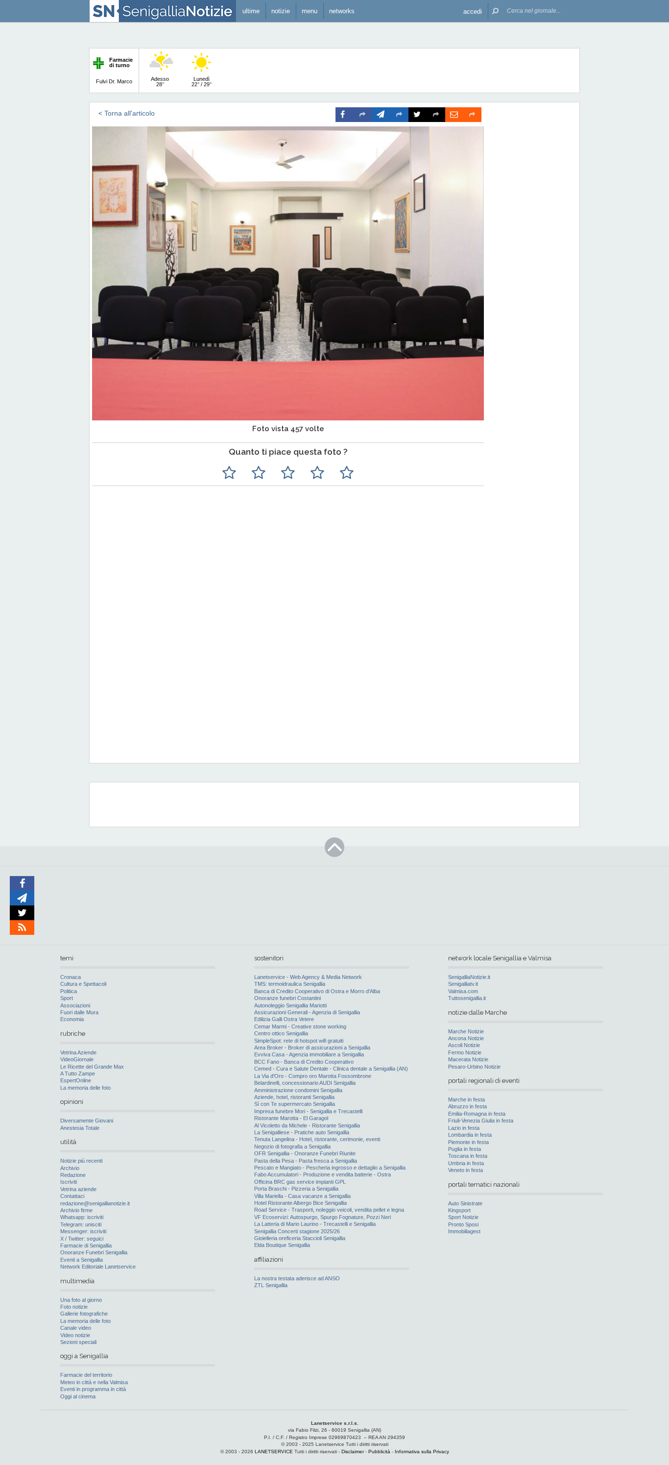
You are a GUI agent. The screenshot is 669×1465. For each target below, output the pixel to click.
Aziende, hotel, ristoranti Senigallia (294, 1097)
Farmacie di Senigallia (86, 1245)
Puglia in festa (464, 1149)
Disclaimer (352, 1451)
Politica (68, 991)
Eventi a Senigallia (81, 1260)
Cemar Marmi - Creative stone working (300, 1026)
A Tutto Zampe (77, 1073)
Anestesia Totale (79, 1128)
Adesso (160, 81)
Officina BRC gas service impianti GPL (300, 1182)
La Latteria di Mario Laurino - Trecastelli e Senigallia (315, 1224)
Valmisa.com (463, 991)
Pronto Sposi (463, 1224)
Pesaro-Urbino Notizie (474, 1067)
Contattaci (72, 1196)
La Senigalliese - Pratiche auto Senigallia (301, 1132)
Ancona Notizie (466, 1038)
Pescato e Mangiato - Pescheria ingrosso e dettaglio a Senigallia (330, 1168)
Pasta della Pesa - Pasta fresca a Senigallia (305, 1161)
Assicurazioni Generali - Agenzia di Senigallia (307, 1012)
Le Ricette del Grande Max (92, 1067)
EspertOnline (75, 1080)
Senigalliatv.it (463, 984)
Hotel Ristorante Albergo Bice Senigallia (300, 1203)
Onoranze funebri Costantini (287, 998)
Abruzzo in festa (467, 1106)
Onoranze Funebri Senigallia (93, 1252)
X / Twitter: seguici (81, 1239)
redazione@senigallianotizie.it (95, 1203)
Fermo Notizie (464, 1052)
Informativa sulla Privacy (422, 1451)
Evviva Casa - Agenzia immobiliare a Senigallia (309, 1054)
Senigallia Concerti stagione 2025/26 (297, 1231)
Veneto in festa (465, 1170)
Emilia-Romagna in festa (476, 1114)
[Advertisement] (333, 692)
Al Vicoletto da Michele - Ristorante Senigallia (307, 1125)
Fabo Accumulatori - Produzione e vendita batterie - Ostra (322, 1174)
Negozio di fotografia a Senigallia (292, 1146)
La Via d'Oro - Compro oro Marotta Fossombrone (312, 1076)
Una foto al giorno (81, 1300)
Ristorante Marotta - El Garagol (291, 1118)
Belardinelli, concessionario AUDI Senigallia (305, 1083)
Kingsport (459, 1210)
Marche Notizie (466, 1031)
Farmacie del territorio (86, 1375)
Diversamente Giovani (86, 1120)
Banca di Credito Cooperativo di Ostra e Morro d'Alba (317, 991)
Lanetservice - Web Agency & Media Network (308, 977)
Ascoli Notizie (464, 1045)
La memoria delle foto (85, 1088)
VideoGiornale (77, 1059)
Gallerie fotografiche (84, 1314)
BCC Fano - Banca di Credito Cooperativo (304, 1062)
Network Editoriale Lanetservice (98, 1267)
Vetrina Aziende (78, 1052)
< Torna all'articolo (126, 113)
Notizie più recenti (81, 1161)
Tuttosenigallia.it (467, 998)
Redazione (73, 1175)
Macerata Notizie (468, 1059)
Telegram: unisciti (80, 1224)
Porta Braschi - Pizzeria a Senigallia (296, 1189)
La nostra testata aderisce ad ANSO (297, 1278)
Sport (66, 998)
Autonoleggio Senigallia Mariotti (290, 1005)
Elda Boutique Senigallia (282, 1245)
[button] (472, 11)
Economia (72, 1019)
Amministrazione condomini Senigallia (298, 1090)
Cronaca (70, 977)
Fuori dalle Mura (79, 1012)
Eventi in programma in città (93, 1389)
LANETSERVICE (274, 1451)
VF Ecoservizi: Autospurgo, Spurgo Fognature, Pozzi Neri (322, 1217)
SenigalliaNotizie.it (469, 977)
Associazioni (75, 1005)
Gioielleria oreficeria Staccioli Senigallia (299, 1238)
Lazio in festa (463, 1128)
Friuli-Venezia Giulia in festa (480, 1120)
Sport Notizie (463, 1217)
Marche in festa (466, 1099)
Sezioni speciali (78, 1342)
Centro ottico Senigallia (281, 1033)
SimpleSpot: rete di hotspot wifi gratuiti (298, 1041)
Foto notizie (74, 1307)
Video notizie (75, 1335)
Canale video (75, 1328)
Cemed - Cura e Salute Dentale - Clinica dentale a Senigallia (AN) (331, 1069)
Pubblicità (379, 1451)
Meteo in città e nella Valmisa (94, 1382)
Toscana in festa (467, 1156)
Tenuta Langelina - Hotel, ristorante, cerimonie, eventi (317, 1139)
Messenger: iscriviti (83, 1231)
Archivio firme (76, 1210)
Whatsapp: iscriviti (81, 1217)
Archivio (69, 1168)
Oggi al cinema (78, 1396)
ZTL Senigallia (270, 1285)
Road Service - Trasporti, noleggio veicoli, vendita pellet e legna (329, 1210)
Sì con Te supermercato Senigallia (294, 1104)
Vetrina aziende (78, 1189)
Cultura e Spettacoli (83, 984)
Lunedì (201, 81)
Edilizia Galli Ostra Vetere (284, 1019)
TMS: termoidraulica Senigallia (289, 984)
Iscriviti (68, 1182)
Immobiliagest (464, 1231)
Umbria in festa (466, 1163)
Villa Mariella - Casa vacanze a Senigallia (302, 1196)
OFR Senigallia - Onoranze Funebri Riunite (305, 1153)
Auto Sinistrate (465, 1203)
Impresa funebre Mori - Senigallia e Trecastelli (308, 1111)
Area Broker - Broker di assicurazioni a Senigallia (312, 1047)
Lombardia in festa (470, 1135)
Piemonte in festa (468, 1142)
